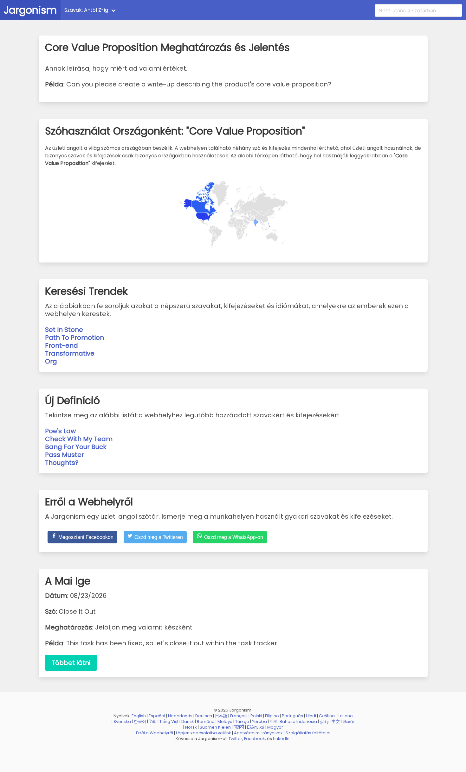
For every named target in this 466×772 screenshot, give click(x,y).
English (139, 716)
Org (51, 361)
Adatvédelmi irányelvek (258, 733)
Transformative (69, 353)
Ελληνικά (255, 727)
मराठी (239, 727)
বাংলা (273, 721)
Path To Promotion (74, 337)
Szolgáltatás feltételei (308, 733)
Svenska (122, 721)
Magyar (275, 727)
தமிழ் (324, 721)
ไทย (153, 721)
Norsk (191, 727)
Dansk (187, 721)
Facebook (254, 739)
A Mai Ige (136, 10)
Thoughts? (62, 462)
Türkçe (242, 721)
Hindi (311, 716)
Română (206, 721)
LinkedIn (281, 739)
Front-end (61, 345)
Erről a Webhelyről (154, 733)
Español (157, 716)
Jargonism (30, 10)
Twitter (235, 739)
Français (239, 716)
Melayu (224, 721)
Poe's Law (60, 431)
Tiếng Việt (168, 721)
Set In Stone (64, 329)
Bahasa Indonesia (298, 721)
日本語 (221, 716)
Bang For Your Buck (76, 446)
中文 (336, 721)
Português (292, 716)
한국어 (140, 721)
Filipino (272, 716)
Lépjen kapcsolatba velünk (203, 733)
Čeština (327, 716)
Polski (256, 716)
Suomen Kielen (215, 727)
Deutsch (203, 716)
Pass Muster (64, 454)
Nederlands (180, 716)
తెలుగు (348, 721)
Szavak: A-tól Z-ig (86, 10)
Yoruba (259, 721)
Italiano (345, 716)
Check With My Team (79, 438)
